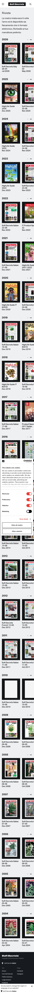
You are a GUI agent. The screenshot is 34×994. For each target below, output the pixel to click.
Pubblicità (5, 982)
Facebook (20, 971)
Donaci (4, 971)
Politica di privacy (7, 977)
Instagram (20, 974)
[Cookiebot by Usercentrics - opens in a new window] (24, 461)
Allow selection (17, 531)
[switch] (29, 499)
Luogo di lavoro (6, 980)
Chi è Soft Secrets (7, 974)
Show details (24, 519)
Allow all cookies (17, 525)
